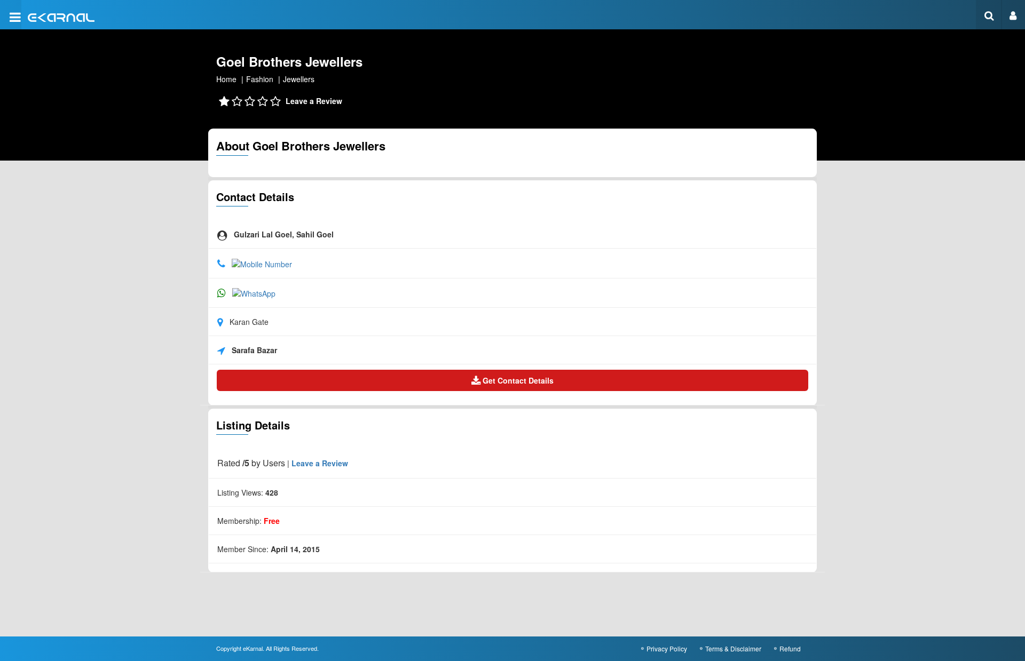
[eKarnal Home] (61, 16)
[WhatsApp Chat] (253, 292)
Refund (790, 648)
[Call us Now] (262, 262)
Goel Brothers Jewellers (289, 61)
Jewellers (298, 79)
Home (226, 79)
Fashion (259, 79)
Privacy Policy (666, 648)
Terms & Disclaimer (733, 648)
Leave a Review (314, 100)
